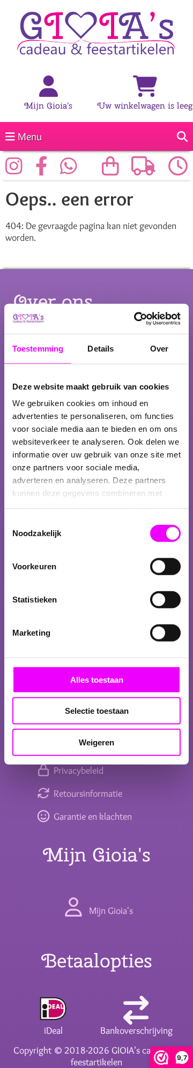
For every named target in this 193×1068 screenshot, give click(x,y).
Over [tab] (159, 348)
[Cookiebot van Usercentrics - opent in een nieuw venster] (136, 319)
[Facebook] (44, 170)
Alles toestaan (96, 679)
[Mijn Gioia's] (48, 87)
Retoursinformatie (86, 793)
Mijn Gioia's (48, 105)
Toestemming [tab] (37, 348)
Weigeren (96, 741)
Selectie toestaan (97, 710)
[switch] (165, 566)
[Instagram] (16, 170)
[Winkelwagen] (145, 87)
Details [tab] (100, 348)
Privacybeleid (77, 770)
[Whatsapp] (71, 170)
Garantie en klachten (91, 816)
